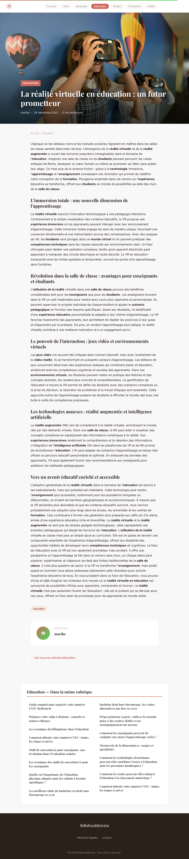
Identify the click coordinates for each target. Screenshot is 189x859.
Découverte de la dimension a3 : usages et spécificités (126, 747)
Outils (151, 6)
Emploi (117, 6)
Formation (134, 6)
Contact (107, 837)
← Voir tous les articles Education (53, 657)
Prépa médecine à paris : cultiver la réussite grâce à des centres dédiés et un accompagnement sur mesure (128, 721)
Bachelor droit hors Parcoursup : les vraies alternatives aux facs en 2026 (127, 706)
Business (81, 6)
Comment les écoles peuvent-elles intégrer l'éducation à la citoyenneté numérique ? (127, 776)
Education (100, 6)
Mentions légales (87, 837)
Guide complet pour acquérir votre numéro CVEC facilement (57, 706)
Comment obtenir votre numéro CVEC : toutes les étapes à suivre (59, 739)
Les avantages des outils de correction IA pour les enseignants (58, 764)
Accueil (51, 6)
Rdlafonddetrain (94, 825)
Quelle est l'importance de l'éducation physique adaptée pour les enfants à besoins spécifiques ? (57, 778)
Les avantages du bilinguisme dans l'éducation (59, 729)
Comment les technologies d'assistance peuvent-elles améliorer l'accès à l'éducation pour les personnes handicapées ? (128, 761)
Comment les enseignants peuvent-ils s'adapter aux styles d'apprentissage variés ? (128, 735)
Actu (66, 6)
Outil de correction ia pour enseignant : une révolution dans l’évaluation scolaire (57, 752)
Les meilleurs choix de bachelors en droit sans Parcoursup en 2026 (59, 793)
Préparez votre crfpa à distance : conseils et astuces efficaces (57, 718)
